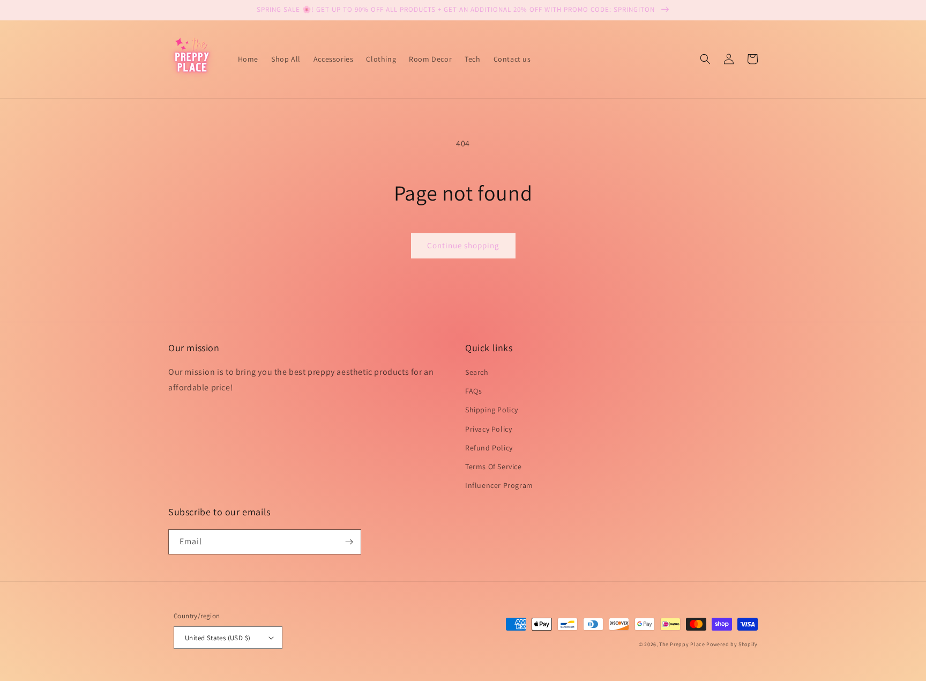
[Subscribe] (349, 541)
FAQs (473, 391)
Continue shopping (463, 245)
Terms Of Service (493, 466)
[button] (705, 59)
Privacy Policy (488, 429)
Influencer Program (499, 485)
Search (477, 372)
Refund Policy (489, 448)
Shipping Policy (491, 409)
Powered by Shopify (732, 644)
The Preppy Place (682, 644)
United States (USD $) (217, 637)
